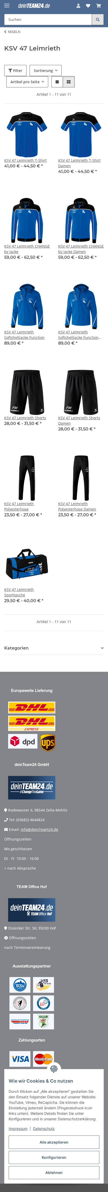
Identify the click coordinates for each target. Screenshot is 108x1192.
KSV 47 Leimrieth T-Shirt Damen (79, 163)
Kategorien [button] (16, 648)
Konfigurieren (54, 1157)
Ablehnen (54, 1172)
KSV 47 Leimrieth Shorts (25, 417)
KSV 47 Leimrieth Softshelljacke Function (24, 334)
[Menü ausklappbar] (6, 3)
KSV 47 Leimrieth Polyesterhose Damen (77, 506)
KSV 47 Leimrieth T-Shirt (25, 160)
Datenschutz (44, 1128)
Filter (17, 70)
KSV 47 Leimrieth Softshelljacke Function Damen (78, 334)
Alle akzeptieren (54, 1142)
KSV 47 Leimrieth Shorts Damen (79, 420)
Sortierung (43, 70)
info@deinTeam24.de (39, 829)
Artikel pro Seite (25, 81)
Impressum (18, 1128)
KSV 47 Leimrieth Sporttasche (19, 592)
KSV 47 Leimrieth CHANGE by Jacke (27, 249)
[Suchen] (98, 19)
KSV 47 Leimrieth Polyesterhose (19, 506)
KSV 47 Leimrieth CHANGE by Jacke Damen (81, 249)
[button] (78, 6)
